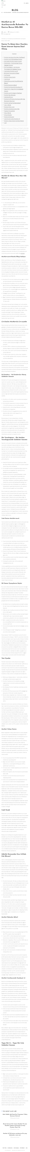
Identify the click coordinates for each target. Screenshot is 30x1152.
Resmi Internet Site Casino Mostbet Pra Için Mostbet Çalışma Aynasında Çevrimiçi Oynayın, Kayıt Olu (15, 1125)
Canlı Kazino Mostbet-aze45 (11, 71)
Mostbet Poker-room (9, 107)
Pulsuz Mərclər (7, 112)
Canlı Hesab (7, 79)
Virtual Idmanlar (8, 114)
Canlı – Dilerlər (7, 105)
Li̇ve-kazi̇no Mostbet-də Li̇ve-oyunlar (13, 61)
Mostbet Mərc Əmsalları (10, 95)
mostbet (23, 253)
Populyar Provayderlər (9, 110)
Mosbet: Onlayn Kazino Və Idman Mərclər (14, 120)
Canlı (5, 122)
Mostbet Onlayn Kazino (9, 77)
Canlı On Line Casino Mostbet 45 (12, 118)
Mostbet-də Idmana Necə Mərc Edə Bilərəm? (14, 57)
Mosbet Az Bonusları (9, 116)
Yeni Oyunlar (7, 75)
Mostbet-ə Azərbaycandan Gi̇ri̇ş (11, 109)
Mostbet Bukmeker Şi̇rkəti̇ (10, 85)
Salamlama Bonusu (8, 97)
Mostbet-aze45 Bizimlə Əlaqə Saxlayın (13, 59)
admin (4, 32)
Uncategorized (6, 34)
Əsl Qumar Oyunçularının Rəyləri (11, 73)
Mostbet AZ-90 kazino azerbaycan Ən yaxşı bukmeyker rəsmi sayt (15, 1134)
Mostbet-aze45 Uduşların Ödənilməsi (13, 93)
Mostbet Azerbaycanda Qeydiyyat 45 (13, 87)
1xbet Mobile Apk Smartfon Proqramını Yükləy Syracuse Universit (15, 1115)
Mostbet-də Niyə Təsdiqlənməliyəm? (12, 103)
